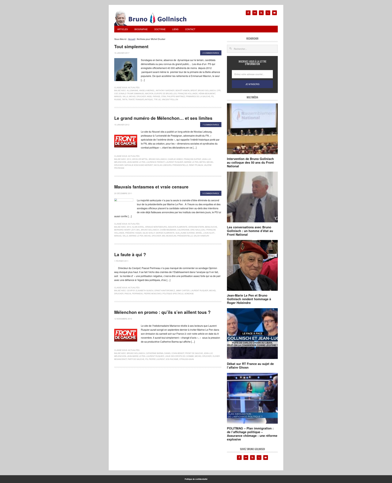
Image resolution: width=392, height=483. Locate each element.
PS (212, 96)
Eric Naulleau (197, 229)
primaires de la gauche (198, 96)
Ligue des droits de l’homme (179, 356)
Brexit (193, 90)
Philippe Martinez (176, 96)
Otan (163, 96)
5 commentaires (211, 193)
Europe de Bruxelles (165, 93)
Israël (199, 232)
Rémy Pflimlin (196, 165)
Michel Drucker (137, 96)
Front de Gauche (194, 353)
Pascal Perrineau (133, 293)
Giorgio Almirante (165, 232)
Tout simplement (131, 46)
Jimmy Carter (183, 290)
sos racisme (172, 359)
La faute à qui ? (130, 254)
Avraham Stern (196, 226)
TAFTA (124, 99)
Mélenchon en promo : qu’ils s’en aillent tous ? (162, 312)
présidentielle (180, 165)
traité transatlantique (140, 99)
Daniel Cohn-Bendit (174, 353)
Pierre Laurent (157, 359)
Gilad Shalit (149, 232)
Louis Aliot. (209, 232)
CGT (116, 93)
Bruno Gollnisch (207, 90)
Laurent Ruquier (174, 162)
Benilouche (211, 226)
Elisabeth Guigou (145, 290)
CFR (219, 90)
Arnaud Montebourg (156, 226)
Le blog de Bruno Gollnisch (154, 18)
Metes (202, 162)
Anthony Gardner (165, 90)
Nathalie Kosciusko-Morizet (138, 165)
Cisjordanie (183, 229)
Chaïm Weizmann (168, 229)
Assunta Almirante (177, 226)
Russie (117, 99)
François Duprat (192, 159)
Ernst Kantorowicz (165, 290)
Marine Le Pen (191, 162)
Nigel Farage (153, 96)
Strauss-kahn (186, 359)
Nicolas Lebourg (163, 165)
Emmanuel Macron (143, 93)
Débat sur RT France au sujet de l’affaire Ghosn (250, 365)
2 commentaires (211, 53)
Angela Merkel (147, 90)
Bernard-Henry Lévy (125, 229)
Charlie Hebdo (175, 159)
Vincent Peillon (170, 99)
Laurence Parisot (155, 162)
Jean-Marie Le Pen (136, 162)
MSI (163, 235)
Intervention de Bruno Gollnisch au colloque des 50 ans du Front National (250, 162)
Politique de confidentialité (196, 479)
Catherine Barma (154, 353)
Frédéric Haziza (133, 232)
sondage (189, 293)
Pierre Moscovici (153, 293)
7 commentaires (211, 124)
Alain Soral (138, 226)
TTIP (155, 99)
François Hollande (188, 93)
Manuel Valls (121, 96)
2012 (129, 159)
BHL (138, 229)
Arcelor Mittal (140, 159)
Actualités (133, 87)
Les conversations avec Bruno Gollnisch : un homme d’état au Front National (250, 231)
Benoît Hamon (182, 90)
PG (146, 359)
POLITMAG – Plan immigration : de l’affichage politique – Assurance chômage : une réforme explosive (252, 433)
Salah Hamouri (201, 235)
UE (159, 99)
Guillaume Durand (185, 232)
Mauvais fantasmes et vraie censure (151, 187)
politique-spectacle (173, 293)
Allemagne (132, 90)
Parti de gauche (136, 359)
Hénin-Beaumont (207, 93)
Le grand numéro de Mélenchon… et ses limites (163, 118)
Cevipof (131, 290)
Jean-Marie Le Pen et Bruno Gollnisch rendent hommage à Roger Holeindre (249, 299)
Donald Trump (126, 93)
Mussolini (171, 235)
